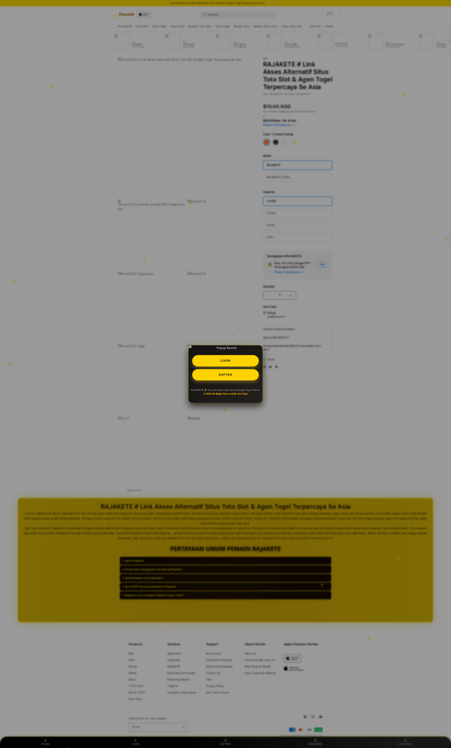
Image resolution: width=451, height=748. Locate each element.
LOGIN (225, 360)
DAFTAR (225, 374)
